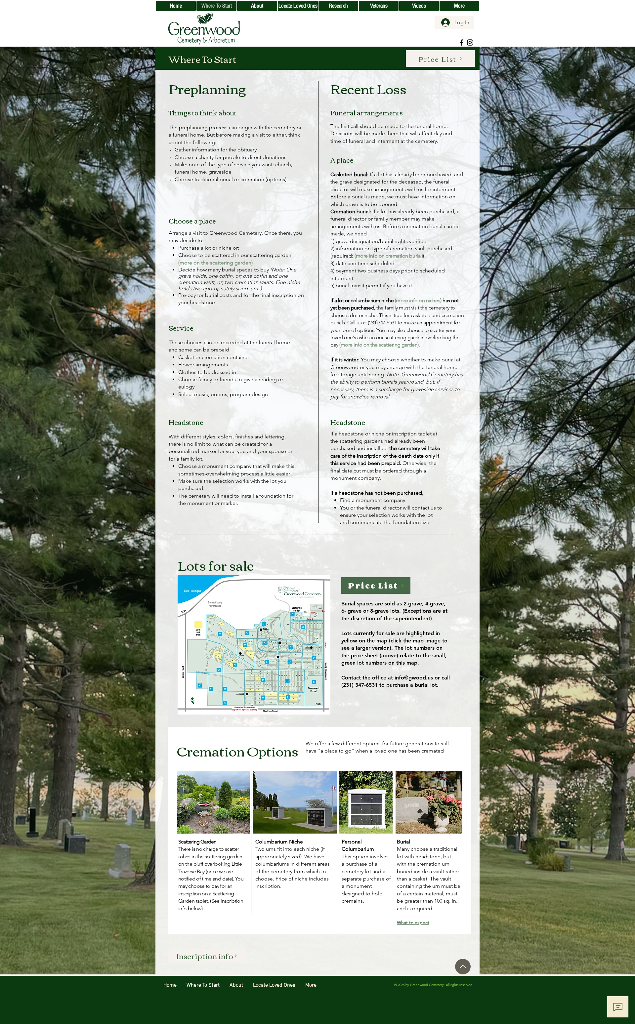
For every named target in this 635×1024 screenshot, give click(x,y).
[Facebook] (461, 42)
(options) (276, 179)
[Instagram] (470, 42)
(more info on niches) (418, 300)
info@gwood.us (414, 678)
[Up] (463, 966)
